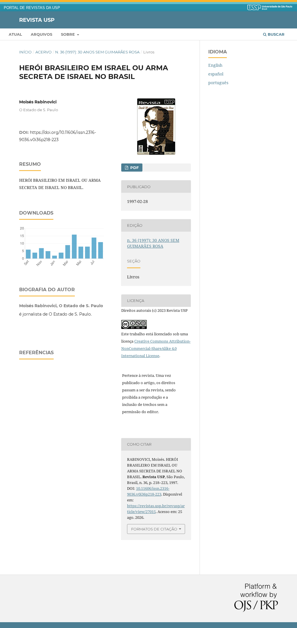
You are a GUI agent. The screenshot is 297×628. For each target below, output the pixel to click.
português (218, 82)
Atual (15, 34)
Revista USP (37, 20)
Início (25, 52)
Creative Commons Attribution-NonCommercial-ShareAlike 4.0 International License (156, 348)
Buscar (276, 34)
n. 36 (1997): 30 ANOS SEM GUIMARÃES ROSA (97, 52)
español (215, 74)
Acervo (43, 52)
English (215, 65)
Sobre (68, 34)
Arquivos (41, 34)
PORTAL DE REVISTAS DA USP (32, 8)
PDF (134, 167)
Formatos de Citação (154, 529)
